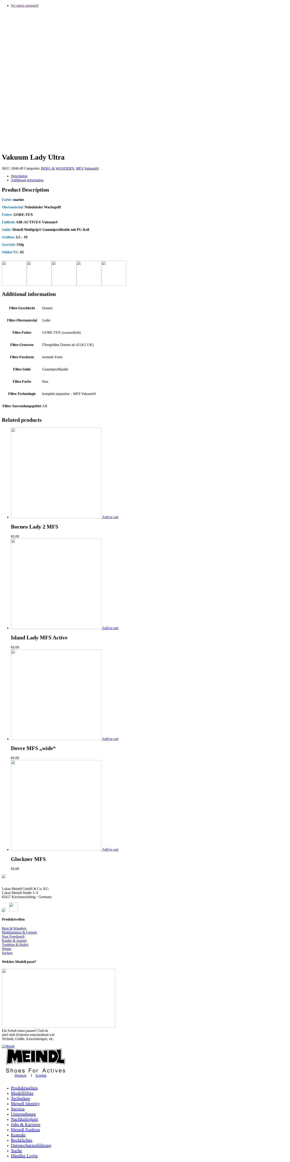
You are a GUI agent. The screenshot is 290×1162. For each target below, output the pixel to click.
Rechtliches (21, 1140)
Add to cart (110, 517)
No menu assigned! (25, 5)
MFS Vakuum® (87, 168)
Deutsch (20, 1075)
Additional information (27, 180)
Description (19, 176)
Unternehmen (23, 1113)
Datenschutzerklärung (31, 1145)
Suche (16, 1150)
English (41, 1075)
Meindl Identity (25, 1103)
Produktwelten (24, 1087)
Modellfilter (22, 1093)
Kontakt (18, 1134)
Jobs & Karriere (25, 1124)
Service (18, 1108)
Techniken (20, 1098)
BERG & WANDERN (57, 168)
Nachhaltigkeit (24, 1119)
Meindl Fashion (25, 1129)
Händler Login (24, 1155)
